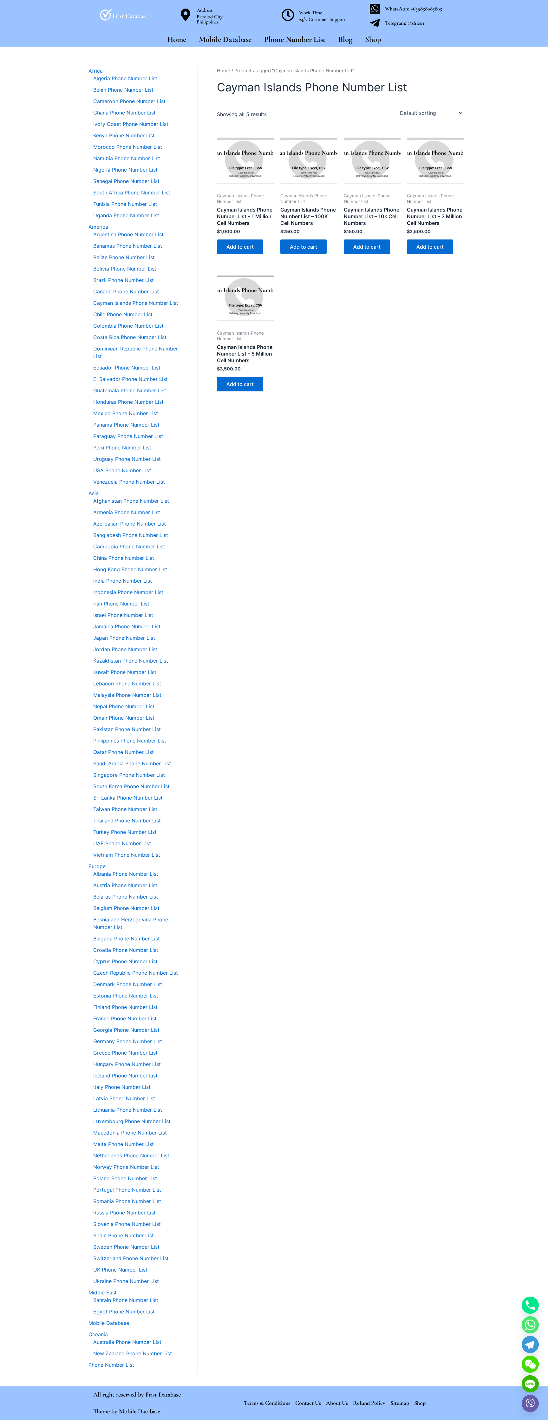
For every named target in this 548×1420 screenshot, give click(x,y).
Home (176, 39)
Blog (345, 39)
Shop (373, 39)
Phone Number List (294, 39)
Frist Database (163, 1394)
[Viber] (530, 1403)
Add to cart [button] (240, 247)
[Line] (530, 1383)
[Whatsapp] (530, 1324)
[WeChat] (530, 1364)
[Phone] (530, 1305)
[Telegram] (530, 1344)
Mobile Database (225, 39)
